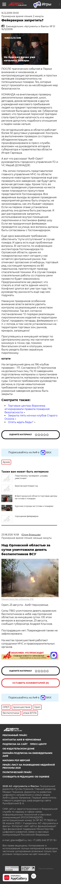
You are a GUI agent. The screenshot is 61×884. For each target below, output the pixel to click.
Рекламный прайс (15, 735)
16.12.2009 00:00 (10, 13)
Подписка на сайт (15, 744)
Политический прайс (17, 772)
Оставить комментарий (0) (30, 682)
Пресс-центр (38, 744)
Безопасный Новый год (26, 486)
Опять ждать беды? (20, 422)
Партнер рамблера (45, 868)
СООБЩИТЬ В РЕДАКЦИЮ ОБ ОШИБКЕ (26, 776)
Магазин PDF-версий (16, 760)
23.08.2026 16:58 (10, 534)
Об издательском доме (18, 748)
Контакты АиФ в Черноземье (22, 739)
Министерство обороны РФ (17, 599)
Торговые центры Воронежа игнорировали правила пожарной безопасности (27, 409)
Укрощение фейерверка (26, 516)
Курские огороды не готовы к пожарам (34, 506)
